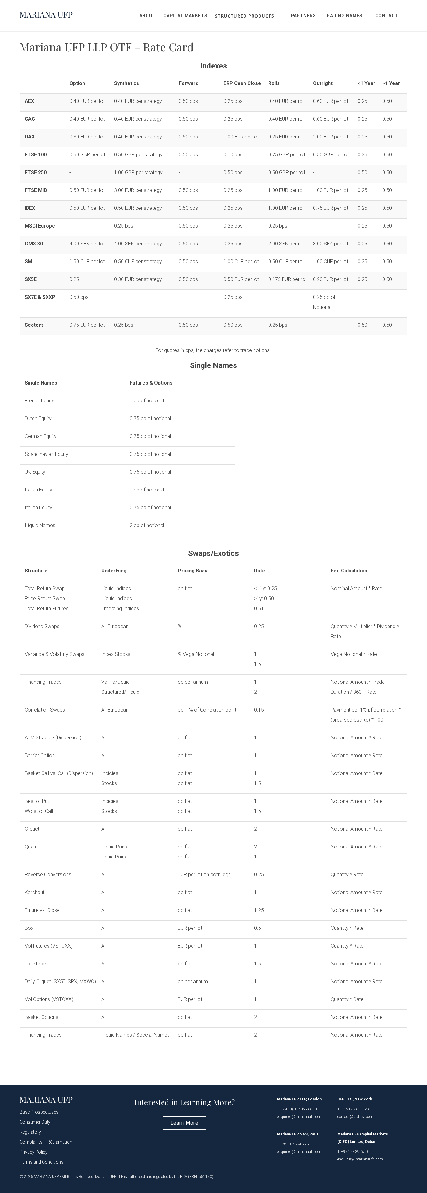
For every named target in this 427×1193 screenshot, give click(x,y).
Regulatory (30, 1132)
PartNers (303, 15)
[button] (249, 15)
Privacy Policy (34, 1152)
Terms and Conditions (41, 1162)
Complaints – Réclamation (46, 1142)
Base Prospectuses (39, 1112)
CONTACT (386, 15)
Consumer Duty (35, 1122)
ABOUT (147, 15)
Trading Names (343, 15)
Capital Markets (185, 15)
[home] (46, 16)
